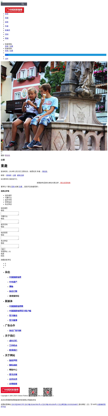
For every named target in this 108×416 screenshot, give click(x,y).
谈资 (6, 22)
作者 (6, 26)
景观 (6, 18)
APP (6, 59)
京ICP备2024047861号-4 (33, 404)
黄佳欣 (7, 155)
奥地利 (8, 175)
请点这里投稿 (65, 183)
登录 (6, 46)
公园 (14, 175)
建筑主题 (20, 175)
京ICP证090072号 (17, 404)
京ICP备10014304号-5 (50, 404)
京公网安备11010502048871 (68, 404)
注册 (11, 46)
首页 (6, 14)
